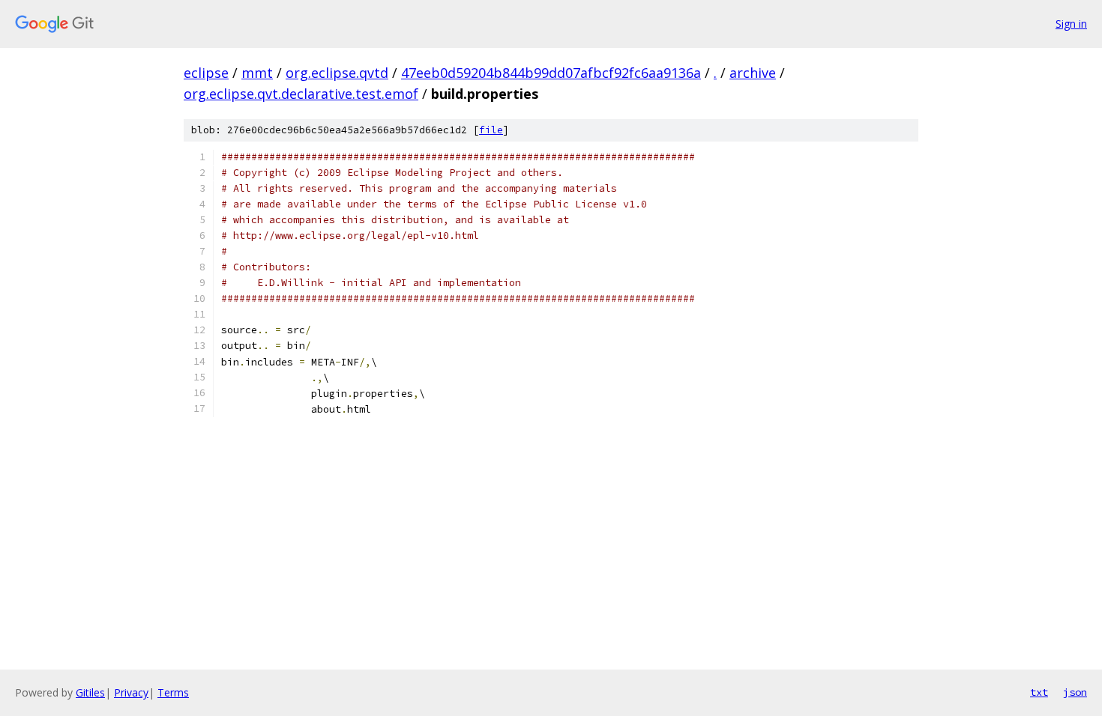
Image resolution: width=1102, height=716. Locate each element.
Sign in (1071, 23)
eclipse (206, 73)
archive (752, 73)
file (491, 130)
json (1075, 692)
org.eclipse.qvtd (337, 73)
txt (1039, 692)
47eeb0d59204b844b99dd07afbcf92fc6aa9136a (551, 73)
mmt (257, 73)
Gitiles (90, 692)
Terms (173, 692)
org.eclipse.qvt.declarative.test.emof (301, 94)
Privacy (131, 692)
